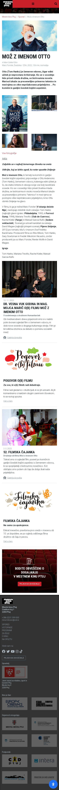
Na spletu (7, 639)
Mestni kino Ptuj (9, 17)
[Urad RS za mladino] (44, 723)
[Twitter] (8, 651)
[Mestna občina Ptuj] (14, 723)
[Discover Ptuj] (14, 777)
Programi (7, 630)
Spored (21, 17)
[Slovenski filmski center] (44, 740)
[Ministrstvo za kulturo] (14, 740)
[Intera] (44, 760)
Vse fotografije (9, 153)
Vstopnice (7, 627)
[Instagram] (17, 651)
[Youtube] (13, 651)
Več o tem (8, 401)
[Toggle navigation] (33, 4)
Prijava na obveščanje (29, 584)
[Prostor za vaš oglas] (44, 777)
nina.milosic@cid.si (10, 620)
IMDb (4, 158)
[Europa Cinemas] (14, 703)
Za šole (5, 633)
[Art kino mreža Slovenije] (44, 703)
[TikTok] (21, 651)
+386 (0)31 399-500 (10, 617)
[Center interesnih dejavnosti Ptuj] (14, 760)
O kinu (5, 636)
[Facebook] (3, 651)
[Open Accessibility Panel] (53, 784)
